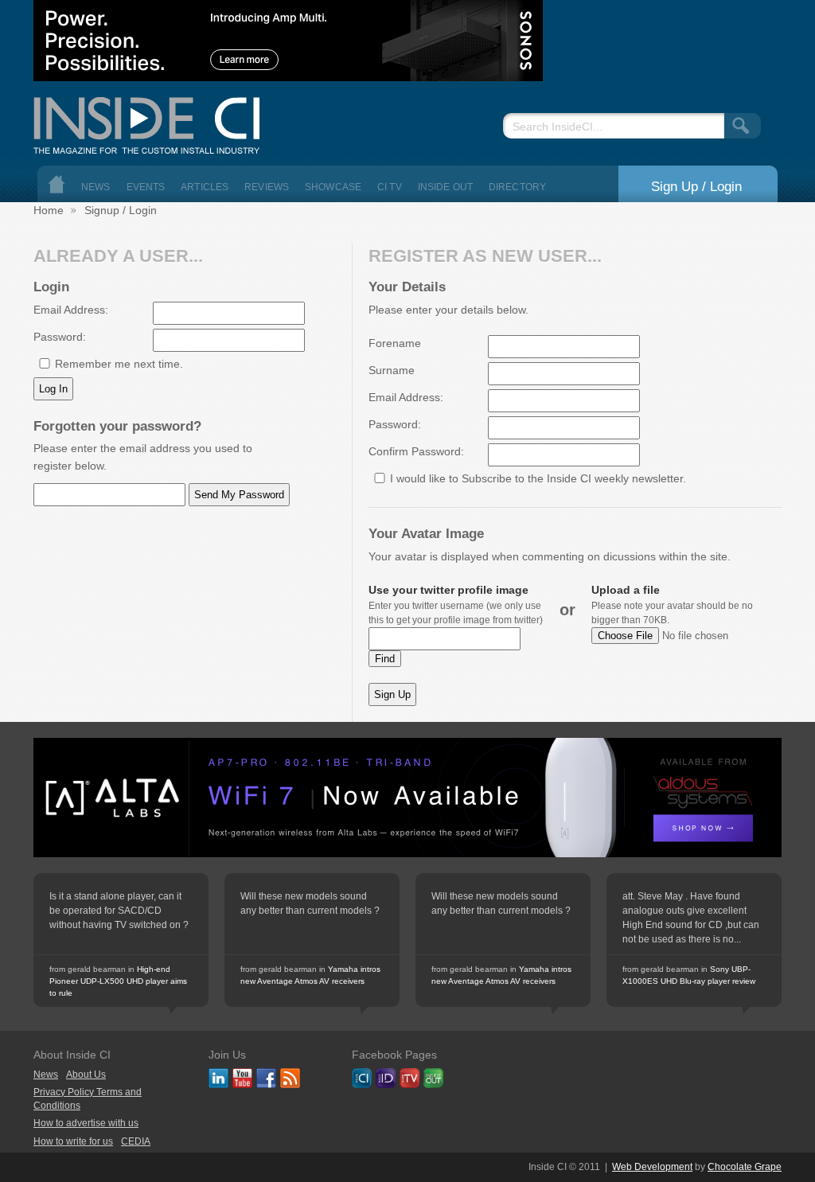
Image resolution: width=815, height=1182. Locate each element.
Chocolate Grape (745, 1167)
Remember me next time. (119, 363)
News (96, 187)
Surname (392, 370)
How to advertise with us (85, 1123)
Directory (517, 187)
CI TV (389, 187)
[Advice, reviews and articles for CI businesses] (152, 121)
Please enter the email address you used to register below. (142, 457)
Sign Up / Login (696, 186)
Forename (395, 343)
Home (56, 184)
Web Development (652, 1167)
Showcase (333, 187)
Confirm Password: (416, 451)
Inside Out (445, 187)
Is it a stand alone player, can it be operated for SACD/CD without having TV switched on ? (119, 910)
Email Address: (70, 309)
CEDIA (135, 1141)
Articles (204, 187)
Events (146, 187)
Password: (59, 336)
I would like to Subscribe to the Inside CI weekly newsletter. (538, 478)
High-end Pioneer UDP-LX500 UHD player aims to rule (118, 981)
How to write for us (73, 1141)
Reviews (266, 187)
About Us (86, 1074)
